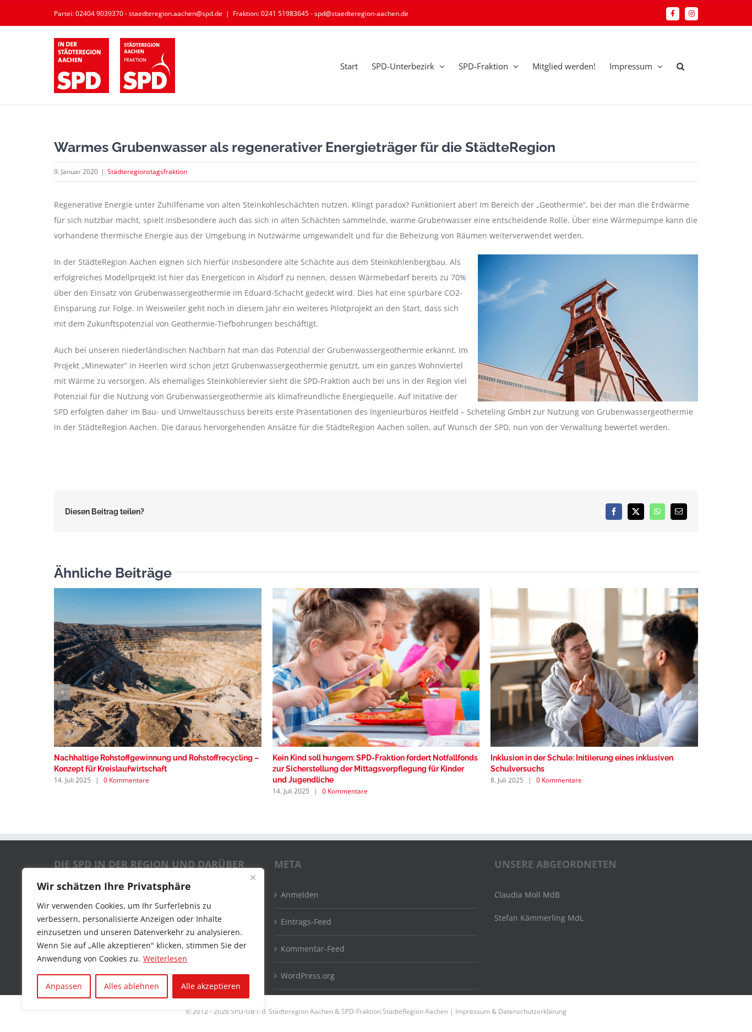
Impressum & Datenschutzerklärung (510, 1011)
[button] (680, 65)
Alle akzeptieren (211, 986)
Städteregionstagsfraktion (147, 171)
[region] (143, 939)
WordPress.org (308, 975)
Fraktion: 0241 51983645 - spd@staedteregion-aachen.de (320, 13)
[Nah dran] (252, 877)
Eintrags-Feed (306, 921)
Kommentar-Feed (313, 948)
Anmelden (300, 894)
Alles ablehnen (131, 986)
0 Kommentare (126, 780)
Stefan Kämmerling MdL (539, 917)
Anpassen (64, 986)
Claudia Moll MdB (527, 894)
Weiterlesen (165, 958)
